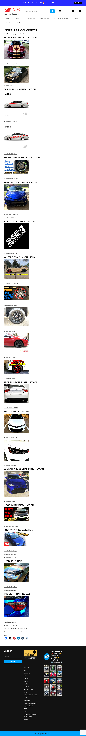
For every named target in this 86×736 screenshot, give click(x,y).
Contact (26, 681)
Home (25, 692)
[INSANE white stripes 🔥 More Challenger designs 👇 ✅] (59, 687)
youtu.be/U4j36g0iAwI (10, 154)
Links (25, 697)
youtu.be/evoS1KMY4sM (11, 178)
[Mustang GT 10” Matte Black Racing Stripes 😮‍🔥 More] (46, 687)
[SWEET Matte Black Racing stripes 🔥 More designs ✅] (46, 680)
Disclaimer (27, 684)
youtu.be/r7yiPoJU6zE (10, 465)
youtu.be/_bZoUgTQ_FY (10, 64)
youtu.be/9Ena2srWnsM (11, 284)
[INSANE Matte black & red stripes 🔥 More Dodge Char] (53, 693)
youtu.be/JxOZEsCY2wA (10, 501)
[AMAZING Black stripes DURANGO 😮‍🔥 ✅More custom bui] (46, 693)
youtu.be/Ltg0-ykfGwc (10, 587)
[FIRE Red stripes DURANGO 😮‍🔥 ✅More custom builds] (53, 687)
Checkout (26, 678)
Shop (25, 711)
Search (52, 11)
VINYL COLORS (28, 717)
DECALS (8, 22)
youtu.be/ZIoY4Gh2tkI (10, 85)
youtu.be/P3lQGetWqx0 (11, 590)
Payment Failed (28, 706)
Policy (25, 708)
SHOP (7, 18)
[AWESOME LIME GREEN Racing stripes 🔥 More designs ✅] (53, 668)
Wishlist (26, 719)
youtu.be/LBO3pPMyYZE (11, 214)
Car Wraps (27, 673)
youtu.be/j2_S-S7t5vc (10, 554)
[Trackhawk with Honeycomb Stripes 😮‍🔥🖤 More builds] (59, 674)
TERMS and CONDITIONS (31, 714)
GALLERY (26, 687)
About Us (26, 667)
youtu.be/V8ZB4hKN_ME (11, 408)
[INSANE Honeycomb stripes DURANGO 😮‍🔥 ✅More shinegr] (53, 674)
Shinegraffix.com (22, 628)
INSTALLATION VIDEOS (30, 695)
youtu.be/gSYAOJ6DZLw (11, 305)
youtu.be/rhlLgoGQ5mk (11, 557)
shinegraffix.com (11, 14)
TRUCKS (75, 18)
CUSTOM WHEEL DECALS (61, 18)
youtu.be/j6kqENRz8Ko (10, 121)
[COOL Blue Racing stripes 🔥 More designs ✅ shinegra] (46, 668)
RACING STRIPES (30, 18)
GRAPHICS (17, 18)
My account (27, 700)
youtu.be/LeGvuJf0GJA (10, 551)
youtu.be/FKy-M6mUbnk (11, 526)
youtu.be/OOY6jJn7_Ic (10, 331)
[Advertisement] (73, 674)
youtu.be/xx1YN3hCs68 (10, 218)
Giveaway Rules (28, 689)
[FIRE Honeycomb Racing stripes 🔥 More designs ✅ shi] (59, 668)
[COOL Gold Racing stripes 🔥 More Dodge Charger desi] (53, 680)
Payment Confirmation (30, 703)
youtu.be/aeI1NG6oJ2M (10, 622)
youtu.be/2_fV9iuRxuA (10, 437)
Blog (25, 670)
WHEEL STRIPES (44, 18)
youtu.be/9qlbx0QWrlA (10, 625)
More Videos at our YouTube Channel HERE (16, 632)
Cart (25, 676)
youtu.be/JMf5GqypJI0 (10, 357)
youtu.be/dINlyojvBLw (10, 253)
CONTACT (18, 22)
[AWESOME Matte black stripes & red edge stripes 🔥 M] (59, 680)
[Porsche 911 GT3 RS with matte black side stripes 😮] (59, 693)
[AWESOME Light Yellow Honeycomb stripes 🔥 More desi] (46, 674)
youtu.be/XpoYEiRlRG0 (10, 378)
